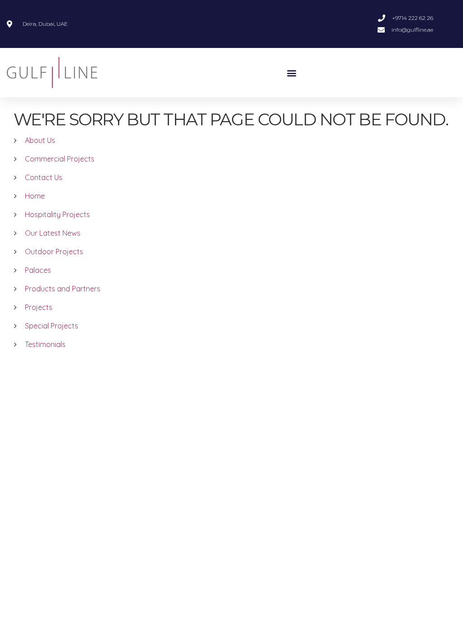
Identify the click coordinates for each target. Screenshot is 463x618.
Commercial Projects (59, 158)
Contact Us (43, 177)
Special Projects (51, 325)
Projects (38, 307)
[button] (291, 72)
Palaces (38, 270)
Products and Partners (62, 288)
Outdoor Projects (54, 251)
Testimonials (45, 344)
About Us (40, 140)
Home (35, 195)
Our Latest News (52, 233)
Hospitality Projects (57, 214)
